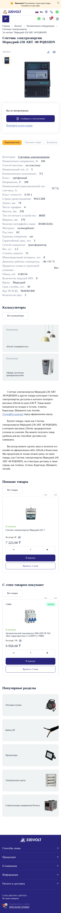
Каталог (19, 26)
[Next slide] (55, 494)
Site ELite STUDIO (19, 907)
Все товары (12, 490)
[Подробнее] (19, 537)
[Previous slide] (46, 494)
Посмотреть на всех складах (19, 125)
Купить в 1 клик (30, 566)
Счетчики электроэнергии (15, 29)
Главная (6, 26)
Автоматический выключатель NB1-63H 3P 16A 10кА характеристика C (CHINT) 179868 (28, 634)
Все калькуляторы (15, 316)
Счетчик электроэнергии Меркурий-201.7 (25, 530)
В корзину (30, 558)
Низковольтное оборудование (41, 26)
